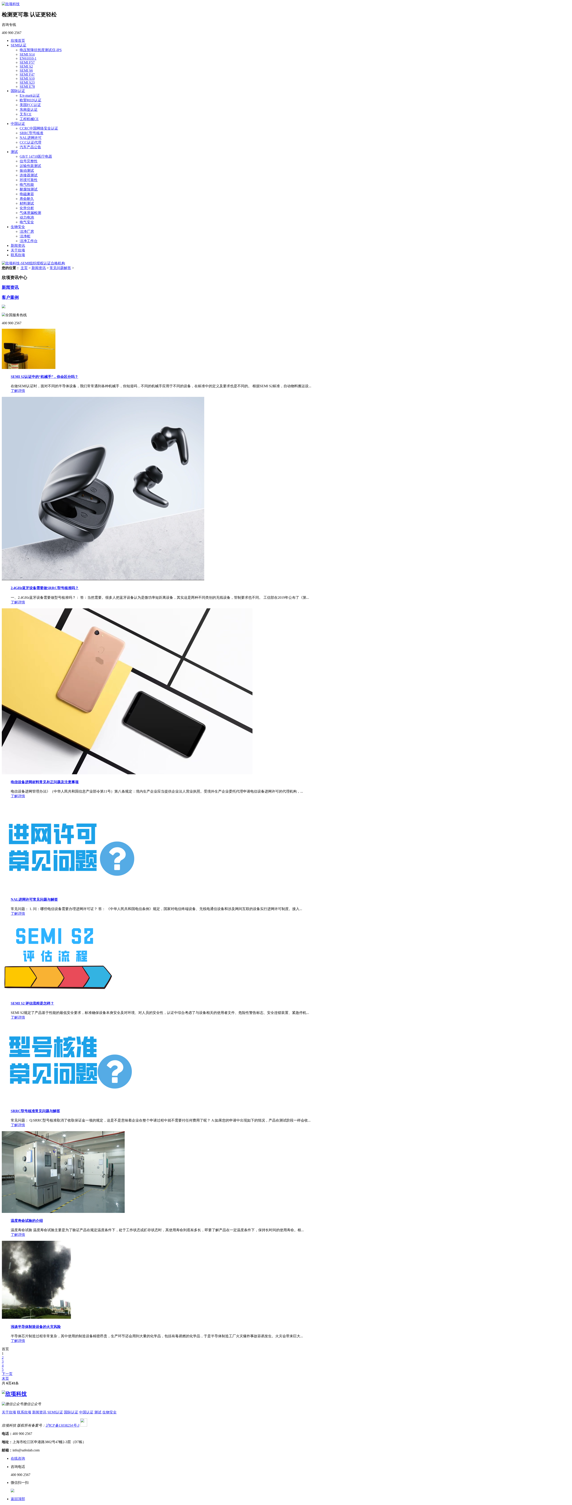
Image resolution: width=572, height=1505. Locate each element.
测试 (14, 152)
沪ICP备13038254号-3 (62, 1425)
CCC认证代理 (30, 142)
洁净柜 (25, 236)
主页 (24, 268)
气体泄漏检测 (30, 213)
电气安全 (27, 222)
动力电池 (27, 217)
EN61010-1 (28, 58)
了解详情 (18, 391)
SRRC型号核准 (31, 133)
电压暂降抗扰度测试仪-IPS (41, 50)
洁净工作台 (29, 241)
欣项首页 (18, 40)
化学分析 (27, 208)
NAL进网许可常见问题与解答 (34, 899)
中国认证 (18, 124)
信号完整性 (29, 161)
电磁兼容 (27, 194)
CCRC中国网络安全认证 (39, 128)
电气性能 (27, 184)
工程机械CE (29, 119)
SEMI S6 (26, 70)
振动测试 (27, 170)
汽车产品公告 (30, 147)
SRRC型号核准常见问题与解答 (35, 1111)
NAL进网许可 (31, 138)
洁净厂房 (27, 231)
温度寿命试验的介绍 (27, 1220)
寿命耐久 (27, 199)
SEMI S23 (27, 82)
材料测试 (27, 203)
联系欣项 (18, 255)
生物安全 (18, 227)
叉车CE (26, 114)
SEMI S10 (27, 78)
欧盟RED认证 (30, 100)
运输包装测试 (30, 166)
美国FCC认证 (30, 105)
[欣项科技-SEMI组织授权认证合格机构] (33, 263)
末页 (5, 1378)
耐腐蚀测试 (29, 189)
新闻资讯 (18, 245)
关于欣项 (18, 250)
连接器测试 (29, 175)
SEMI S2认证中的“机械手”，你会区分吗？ (44, 377)
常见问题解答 (60, 268)
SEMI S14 (27, 54)
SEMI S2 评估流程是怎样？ (32, 1003)
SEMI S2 (26, 66)
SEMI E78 (27, 86)
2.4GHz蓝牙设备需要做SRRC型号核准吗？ (45, 588)
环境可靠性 (29, 180)
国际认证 (18, 91)
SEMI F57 (27, 62)
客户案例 (10, 297)
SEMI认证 (18, 45)
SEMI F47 (27, 74)
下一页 (7, 1374)
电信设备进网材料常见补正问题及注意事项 (45, 782)
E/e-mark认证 (30, 95)
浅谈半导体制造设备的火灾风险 (36, 1327)
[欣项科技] (11, 4)
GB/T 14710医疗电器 (36, 156)
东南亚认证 (29, 109)
